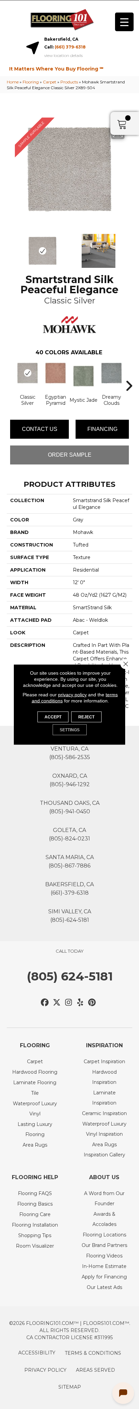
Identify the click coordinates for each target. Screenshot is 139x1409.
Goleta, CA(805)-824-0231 (69, 834)
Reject (86, 717)
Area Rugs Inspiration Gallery (104, 1150)
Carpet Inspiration (104, 1061)
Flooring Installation (35, 1225)
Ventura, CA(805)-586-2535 (69, 753)
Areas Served (95, 1370)
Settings (70, 730)
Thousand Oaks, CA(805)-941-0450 (70, 807)
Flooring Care (35, 1214)
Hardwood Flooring (34, 1072)
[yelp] (80, 1002)
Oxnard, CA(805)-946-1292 (70, 780)
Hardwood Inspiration (104, 1077)
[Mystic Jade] (84, 376)
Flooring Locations (104, 1235)
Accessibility (36, 1353)
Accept (53, 717)
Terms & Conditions (93, 1353)
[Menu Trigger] (124, 22)
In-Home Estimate (104, 1266)
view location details (63, 55)
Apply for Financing (104, 1277)
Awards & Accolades (104, 1219)
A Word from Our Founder (104, 1198)
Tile (35, 1093)
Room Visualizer (35, 1246)
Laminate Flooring (34, 1082)
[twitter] (57, 1002)
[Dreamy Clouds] (112, 373)
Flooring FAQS (35, 1193)
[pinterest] (92, 1002)
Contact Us (39, 429)
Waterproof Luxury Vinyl (35, 1108)
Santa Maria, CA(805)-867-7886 (70, 861)
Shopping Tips (34, 1235)
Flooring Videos (104, 1256)
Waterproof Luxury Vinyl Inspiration (104, 1129)
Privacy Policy (45, 1370)
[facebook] (45, 1002)
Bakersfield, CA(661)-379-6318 (69, 888)
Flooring (31, 81)
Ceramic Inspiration (104, 1113)
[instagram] (69, 1002)
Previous (10, 247)
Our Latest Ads (104, 1287)
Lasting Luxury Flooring (35, 1129)
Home (13, 81)
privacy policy (72, 694)
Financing (102, 429)
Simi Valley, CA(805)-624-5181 (69, 915)
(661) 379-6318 (70, 46)
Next (129, 247)
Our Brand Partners (104, 1245)
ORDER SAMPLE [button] (69, 455)
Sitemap (69, 1387)
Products (69, 81)
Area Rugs (35, 1145)
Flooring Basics (35, 1204)
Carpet (49, 81)
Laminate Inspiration (104, 1098)
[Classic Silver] (27, 373)
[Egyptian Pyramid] (55, 373)
